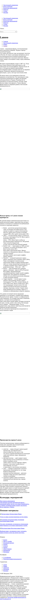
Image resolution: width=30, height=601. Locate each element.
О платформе (7, 557)
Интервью (6, 552)
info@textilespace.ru (5, 599)
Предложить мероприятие (7, 501)
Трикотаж (6, 567)
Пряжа (5, 44)
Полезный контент (8, 543)
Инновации (6, 550)
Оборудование (7, 549)
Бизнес (5, 540)
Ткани (5, 564)
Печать (5, 547)
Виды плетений (7, 6)
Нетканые (6, 569)
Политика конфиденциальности (12, 559)
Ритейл (5, 544)
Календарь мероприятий (10, 8)
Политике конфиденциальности (17, 597)
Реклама (5, 12)
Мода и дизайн (7, 541)
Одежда (5, 546)
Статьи (5, 11)
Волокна (5, 570)
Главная (5, 41)
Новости (5, 9)
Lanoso (5, 46)
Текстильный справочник (10, 5)
